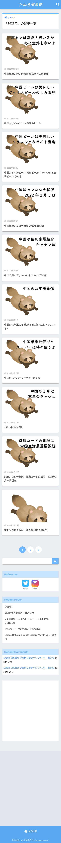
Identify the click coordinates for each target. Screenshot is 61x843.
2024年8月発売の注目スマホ (19, 613)
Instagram (35, 588)
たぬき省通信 (31, 4)
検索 (55, 561)
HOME (32, 831)
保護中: (8, 607)
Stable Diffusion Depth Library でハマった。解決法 (30, 637)
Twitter (25, 588)
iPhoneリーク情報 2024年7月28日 (22, 629)
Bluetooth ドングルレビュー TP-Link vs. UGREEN (27, 621)
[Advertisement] (30, 710)
